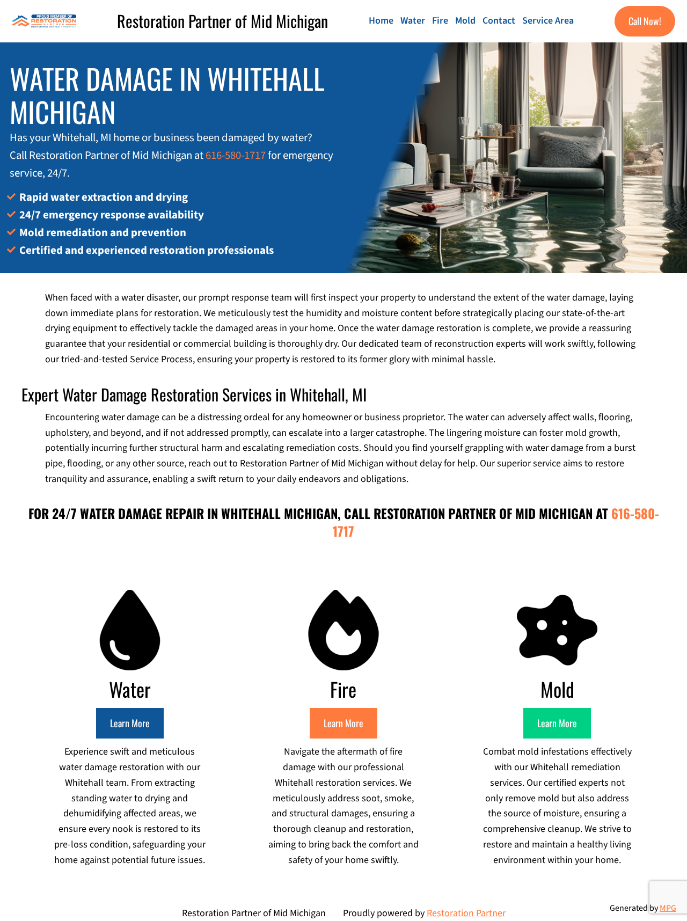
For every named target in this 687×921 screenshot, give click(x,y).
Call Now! (644, 21)
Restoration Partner (466, 913)
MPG (668, 908)
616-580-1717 (236, 155)
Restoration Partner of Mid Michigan (222, 21)
